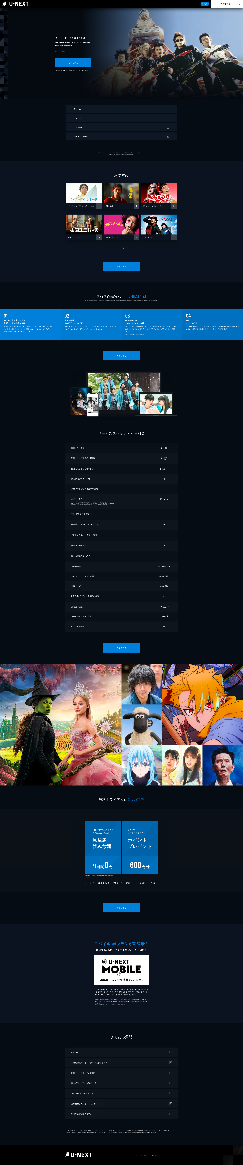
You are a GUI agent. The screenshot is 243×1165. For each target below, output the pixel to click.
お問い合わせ (155, 1155)
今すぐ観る (225, 3)
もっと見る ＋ (121, 248)
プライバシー (147, 1155)
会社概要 (140, 1155)
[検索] (198, 4)
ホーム (135, 1155)
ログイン (204, 4)
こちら (89, 70)
